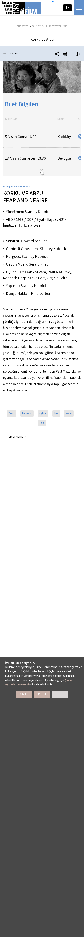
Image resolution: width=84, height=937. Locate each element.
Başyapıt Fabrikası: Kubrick (17, 186)
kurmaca (27, 413)
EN (68, 7)
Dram (11, 413)
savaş (69, 413)
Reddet (42, 694)
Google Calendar (80, 136)
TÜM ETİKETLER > (16, 437)
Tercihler (60, 694)
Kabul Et (24, 694)
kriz (56, 413)
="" (53, 2)
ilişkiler (42, 413)
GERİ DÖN (14, 53)
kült (42, 423)
